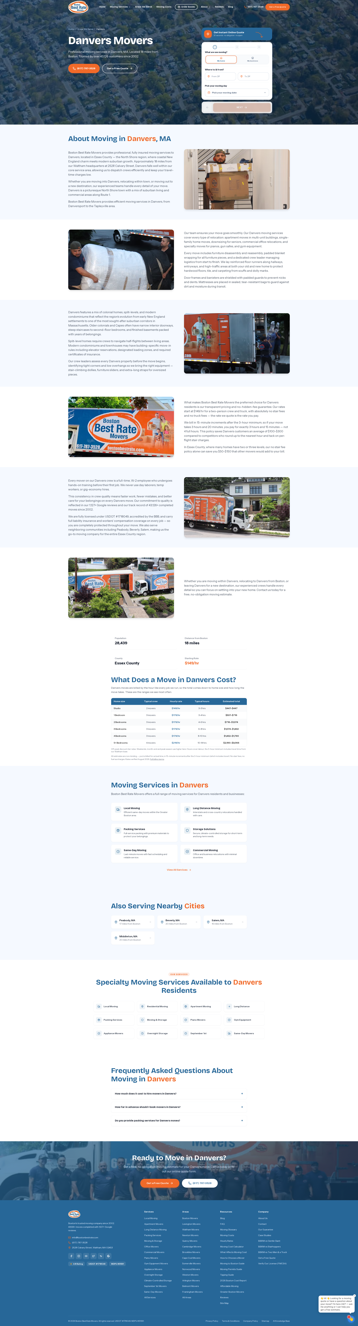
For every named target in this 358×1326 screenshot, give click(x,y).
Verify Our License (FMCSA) (272, 1263)
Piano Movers (151, 1258)
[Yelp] (101, 1256)
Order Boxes (188, 6)
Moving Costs (163, 6)
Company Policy (250, 1321)
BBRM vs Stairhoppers (269, 1246)
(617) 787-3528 (255, 6)
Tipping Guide (227, 1274)
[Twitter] (93, 1256)
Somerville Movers (191, 1263)
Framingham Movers (192, 1292)
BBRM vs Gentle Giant (269, 1241)
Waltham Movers (190, 1229)
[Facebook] (71, 1256)
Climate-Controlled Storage (158, 1280)
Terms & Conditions (230, 1321)
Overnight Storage (153, 1274)
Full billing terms (157, 759)
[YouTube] (86, 1256)
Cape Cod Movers (191, 1258)
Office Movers (151, 1246)
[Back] (207, 107)
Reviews (219, 6)
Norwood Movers (191, 1269)
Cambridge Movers (191, 1246)
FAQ (222, 1224)
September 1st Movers (155, 1286)
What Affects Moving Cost (233, 1252)
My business (252, 61)
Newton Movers (190, 1235)
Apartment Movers (153, 1224)
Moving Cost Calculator (232, 1246)
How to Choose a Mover (232, 1258)
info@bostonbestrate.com (85, 1237)
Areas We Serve (143, 6)
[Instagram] (79, 1256)
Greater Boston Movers (232, 1292)
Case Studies (264, 1235)
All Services (150, 1297)
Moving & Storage (153, 1241)
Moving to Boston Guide (232, 1263)
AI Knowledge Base (281, 1321)
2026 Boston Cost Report (233, 1280)
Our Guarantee (265, 1229)
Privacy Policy (212, 1321)
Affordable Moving (229, 1286)
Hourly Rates (226, 1241)
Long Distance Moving (155, 1229)
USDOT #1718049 (97, 1264)
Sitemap (265, 1321)
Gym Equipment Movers (156, 1263)
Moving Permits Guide (231, 1269)
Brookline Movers (191, 1252)
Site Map (224, 1303)
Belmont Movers (190, 1286)
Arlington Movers (191, 1280)
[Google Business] (108, 1256)
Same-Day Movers (153, 1292)
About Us (263, 1218)
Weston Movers (190, 1274)
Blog (230, 6)
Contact (262, 1224)
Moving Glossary (228, 1229)
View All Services (177, 869)
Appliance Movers (153, 1269)
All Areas (186, 1297)
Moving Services (119, 6)
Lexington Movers (191, 1224)
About (204, 6)
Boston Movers (190, 1218)
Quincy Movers (189, 1241)
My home (221, 61)
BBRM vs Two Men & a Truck (272, 1252)
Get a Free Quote (277, 7)
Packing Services (152, 1235)
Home (102, 6)
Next (240, 107)
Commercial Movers (154, 1252)
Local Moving (150, 1218)
